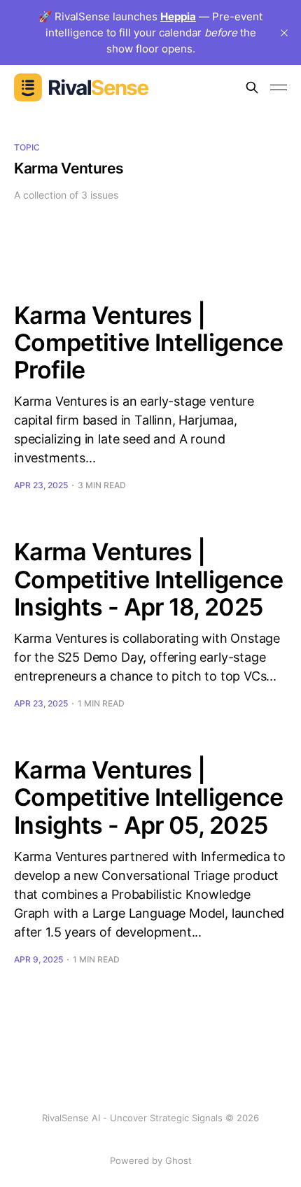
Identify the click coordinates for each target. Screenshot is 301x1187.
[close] (284, 33)
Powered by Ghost (151, 1160)
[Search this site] (251, 87)
